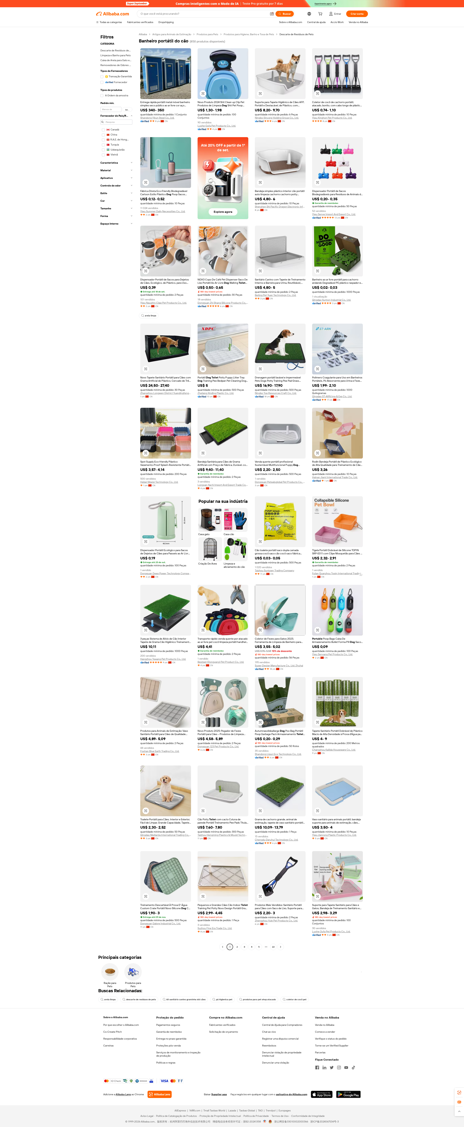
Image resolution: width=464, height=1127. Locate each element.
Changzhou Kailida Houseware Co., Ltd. (334, 749)
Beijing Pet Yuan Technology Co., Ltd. (275, 295)
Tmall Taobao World (214, 1110)
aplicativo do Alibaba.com (291, 1094)
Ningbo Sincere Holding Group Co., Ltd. (277, 117)
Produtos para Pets (207, 34)
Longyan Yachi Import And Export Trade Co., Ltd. (223, 484)
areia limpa (150, 315)
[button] (272, 14)
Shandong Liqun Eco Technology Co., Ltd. (278, 754)
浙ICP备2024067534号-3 (324, 1121)
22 (273, 947)
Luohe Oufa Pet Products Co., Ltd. (217, 125)
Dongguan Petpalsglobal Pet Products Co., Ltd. (280, 482)
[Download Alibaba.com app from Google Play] (348, 1094)
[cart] (321, 14)
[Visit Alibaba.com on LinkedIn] (324, 1067)
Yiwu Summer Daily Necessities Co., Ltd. (162, 211)
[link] (459, 1092)
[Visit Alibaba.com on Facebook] (317, 1067)
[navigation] (116, 491)
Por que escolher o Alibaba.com (121, 1024)
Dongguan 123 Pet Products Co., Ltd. (218, 746)
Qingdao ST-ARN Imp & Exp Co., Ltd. (332, 396)
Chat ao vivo (269, 1031)
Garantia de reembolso (169, 1031)
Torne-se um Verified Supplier (331, 1045)
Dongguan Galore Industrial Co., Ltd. (160, 923)
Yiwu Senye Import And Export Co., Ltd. (334, 214)
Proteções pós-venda (168, 1045)
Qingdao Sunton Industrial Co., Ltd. (331, 299)
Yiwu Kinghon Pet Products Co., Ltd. (332, 117)
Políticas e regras (165, 1062)
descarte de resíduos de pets (141, 999)
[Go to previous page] (222, 947)
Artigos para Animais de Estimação (171, 34)
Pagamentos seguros (168, 1024)
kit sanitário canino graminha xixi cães (186, 999)
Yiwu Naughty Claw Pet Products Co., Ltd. (163, 302)
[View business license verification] (264, 1121)
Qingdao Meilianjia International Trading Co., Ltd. (165, 835)
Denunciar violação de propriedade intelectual (281, 1054)
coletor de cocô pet (296, 999)
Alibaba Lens (123, 1094)
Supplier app (219, 1094)
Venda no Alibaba (324, 1024)
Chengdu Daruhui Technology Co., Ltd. (276, 839)
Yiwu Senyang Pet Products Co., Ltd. (332, 654)
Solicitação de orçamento (223, 1031)
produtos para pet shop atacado (259, 999)
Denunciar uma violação (275, 1062)
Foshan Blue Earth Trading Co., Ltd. (159, 751)
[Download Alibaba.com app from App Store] (322, 1094)
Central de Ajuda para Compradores (282, 1024)
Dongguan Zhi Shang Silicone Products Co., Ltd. (223, 302)
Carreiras (108, 1045)
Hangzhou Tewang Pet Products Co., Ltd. (163, 659)
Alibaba (143, 34)
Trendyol (271, 1110)
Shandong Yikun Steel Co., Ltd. (157, 117)
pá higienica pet (224, 999)
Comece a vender (325, 1031)
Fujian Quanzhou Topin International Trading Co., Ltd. (337, 573)
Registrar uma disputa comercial (280, 1038)
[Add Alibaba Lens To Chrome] (160, 1094)
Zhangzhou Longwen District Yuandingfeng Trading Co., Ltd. (165, 393)
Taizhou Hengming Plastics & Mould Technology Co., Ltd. (223, 835)
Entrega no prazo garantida (171, 1038)
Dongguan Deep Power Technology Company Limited (165, 573)
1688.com (194, 1110)
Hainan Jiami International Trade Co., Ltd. (335, 477)
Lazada (232, 1110)
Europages (285, 1110)
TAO (260, 1110)
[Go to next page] (280, 947)
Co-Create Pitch (112, 1031)
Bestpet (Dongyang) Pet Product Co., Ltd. (221, 661)
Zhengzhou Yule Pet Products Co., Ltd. (276, 920)
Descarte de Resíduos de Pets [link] (296, 34)
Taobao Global (247, 1110)
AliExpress (180, 1110)
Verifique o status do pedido (331, 1038)
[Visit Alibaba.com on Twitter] (332, 1067)
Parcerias (320, 1052)
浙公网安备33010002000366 (291, 1121)
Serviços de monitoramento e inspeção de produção (178, 1054)
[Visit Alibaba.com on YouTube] (346, 1067)
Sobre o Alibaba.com (115, 1017)
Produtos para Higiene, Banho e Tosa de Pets (249, 34)
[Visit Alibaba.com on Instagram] (339, 1067)
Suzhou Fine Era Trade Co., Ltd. (215, 928)
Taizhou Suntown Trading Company (274, 570)
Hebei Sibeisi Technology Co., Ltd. (159, 482)
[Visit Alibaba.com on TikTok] (353, 1067)
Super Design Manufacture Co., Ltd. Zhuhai (279, 665)
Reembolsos (269, 1045)
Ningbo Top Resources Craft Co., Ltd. (276, 393)
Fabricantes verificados (222, 1024)
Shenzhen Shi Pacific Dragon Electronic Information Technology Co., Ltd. (280, 206)
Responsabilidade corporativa (120, 1038)
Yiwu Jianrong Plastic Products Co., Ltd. (334, 835)
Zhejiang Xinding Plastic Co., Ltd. (216, 393)
